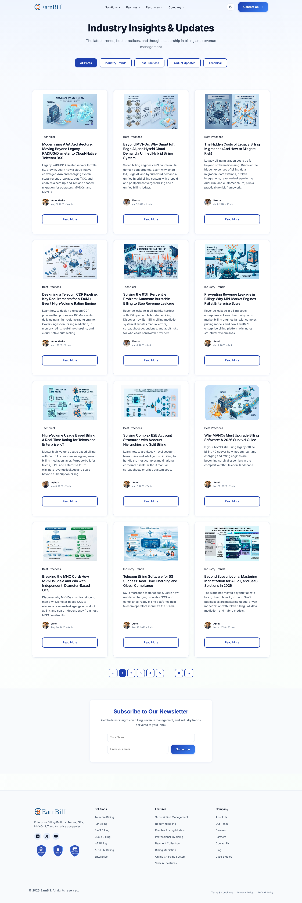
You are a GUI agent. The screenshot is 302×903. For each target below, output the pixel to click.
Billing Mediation (165, 850)
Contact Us (251, 7)
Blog (218, 850)
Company (174, 7)
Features (132, 7)
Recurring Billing (165, 823)
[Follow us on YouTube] (55, 836)
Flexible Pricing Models (170, 830)
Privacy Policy (245, 892)
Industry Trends (115, 63)
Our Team (222, 823)
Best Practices (149, 63)
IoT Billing (101, 843)
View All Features (166, 863)
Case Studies (224, 856)
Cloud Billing (102, 837)
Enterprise (101, 856)
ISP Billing (101, 823)
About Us (221, 817)
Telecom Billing (104, 817)
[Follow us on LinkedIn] (37, 836)
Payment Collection (167, 843)
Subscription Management (171, 817)
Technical (215, 63)
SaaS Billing (102, 830)
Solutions (111, 7)
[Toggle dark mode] (230, 6)
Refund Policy (265, 892)
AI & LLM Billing (104, 850)
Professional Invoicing (169, 837)
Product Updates (183, 63)
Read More (70, 219)
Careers (221, 830)
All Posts (86, 63)
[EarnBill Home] (48, 7)
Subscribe (183, 749)
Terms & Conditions (222, 892)
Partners (221, 837)
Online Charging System (170, 856)
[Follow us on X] (46, 836)
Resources (153, 7)
